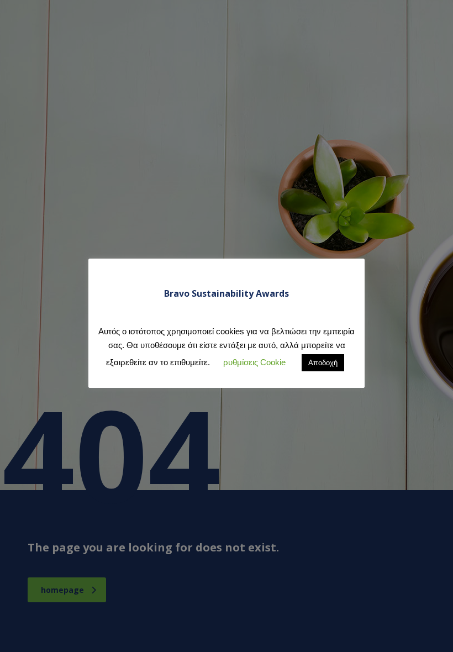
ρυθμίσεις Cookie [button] (254, 362)
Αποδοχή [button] (323, 363)
